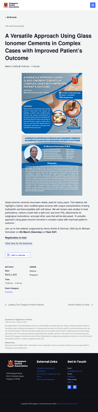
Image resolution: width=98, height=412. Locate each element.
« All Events (11, 17)
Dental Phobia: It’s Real (79, 304)
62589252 (71, 377)
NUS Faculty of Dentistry (45, 379)
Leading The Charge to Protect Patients (26, 304)
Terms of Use (72, 404)
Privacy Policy (62, 404)
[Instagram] (75, 387)
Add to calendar (18, 255)
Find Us (70, 382)
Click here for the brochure (18, 243)
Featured (9, 292)
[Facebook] (69, 387)
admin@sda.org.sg (75, 371)
